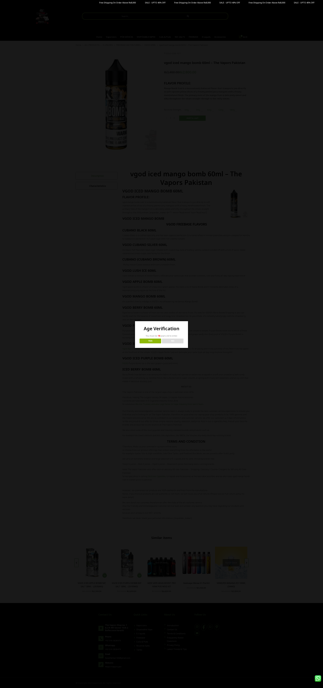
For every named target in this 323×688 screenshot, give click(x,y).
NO (172, 341)
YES (150, 341)
